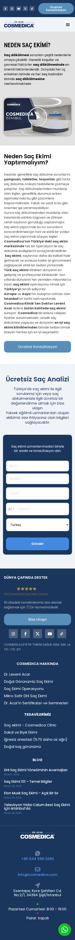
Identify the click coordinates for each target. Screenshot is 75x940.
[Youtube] (18, 8)
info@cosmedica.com (37, 874)
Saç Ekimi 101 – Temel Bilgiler (28, 781)
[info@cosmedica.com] (37, 869)
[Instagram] (12, 8)
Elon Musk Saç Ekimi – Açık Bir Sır (31, 793)
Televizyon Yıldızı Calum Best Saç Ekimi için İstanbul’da (37, 806)
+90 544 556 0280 (37, 858)
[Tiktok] (32, 8)
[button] (67, 24)
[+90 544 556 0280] (37, 853)
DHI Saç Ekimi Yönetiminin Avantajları (35, 770)
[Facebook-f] (5, 8)
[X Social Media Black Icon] (25, 8)
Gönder (37, 543)
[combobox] (10, 509)
